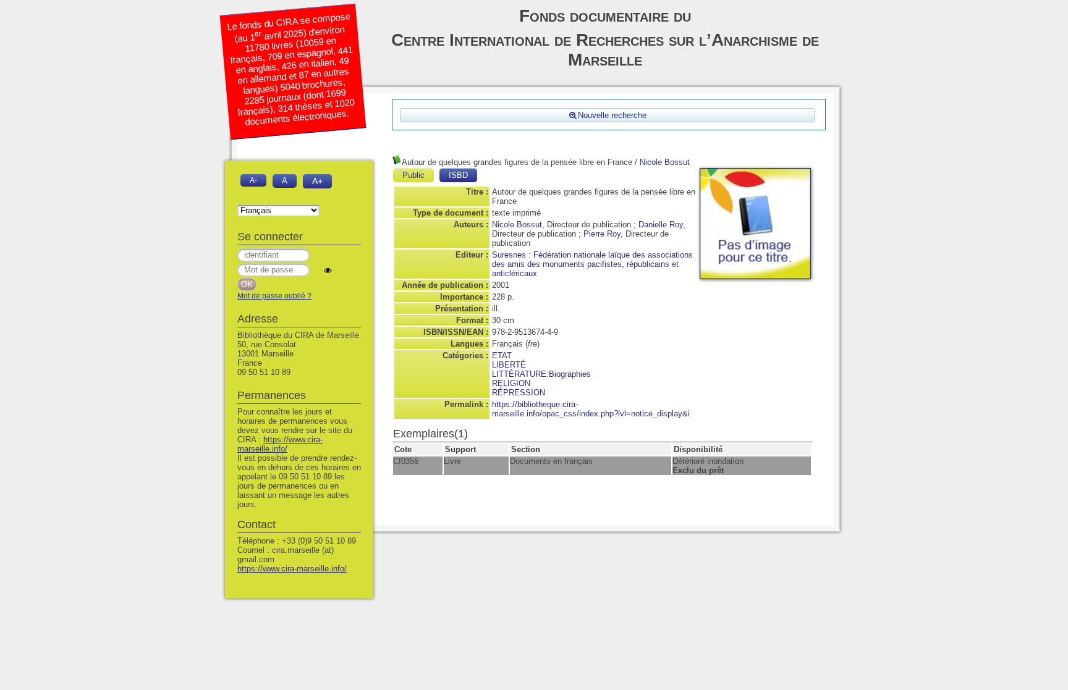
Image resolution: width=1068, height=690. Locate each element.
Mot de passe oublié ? (274, 296)
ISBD (458, 175)
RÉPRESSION (518, 392)
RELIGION (511, 383)
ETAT (502, 355)
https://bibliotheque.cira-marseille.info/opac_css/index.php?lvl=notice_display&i (591, 409)
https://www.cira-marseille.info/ (280, 444)
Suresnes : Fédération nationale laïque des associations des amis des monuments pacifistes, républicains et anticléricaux (592, 264)
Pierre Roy (602, 233)
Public (413, 175)
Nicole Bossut (665, 162)
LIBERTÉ (509, 364)
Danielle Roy (660, 224)
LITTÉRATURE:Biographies (541, 374)
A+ (317, 181)
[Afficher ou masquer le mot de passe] (328, 270)
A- (253, 180)
